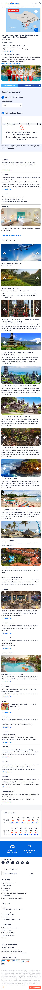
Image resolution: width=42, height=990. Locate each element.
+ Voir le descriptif (7, 51)
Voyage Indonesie (19, 7)
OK (32, 873)
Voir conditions (11, 148)
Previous (4, 217)
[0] (36, 3)
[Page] (3, 862)
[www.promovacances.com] (12, 3)
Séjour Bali (26, 7)
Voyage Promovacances (7, 7)
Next (37, 217)
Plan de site (6, 895)
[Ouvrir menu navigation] (1, 3)
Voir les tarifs (34, 987)
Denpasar (33, 7)
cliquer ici (24, 952)
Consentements (8, 917)
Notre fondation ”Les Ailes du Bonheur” (15, 893)
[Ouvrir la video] (21, 73)
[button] (21, 217)
